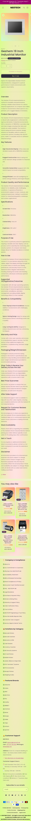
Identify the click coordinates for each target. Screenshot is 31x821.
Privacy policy (24, 807)
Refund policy (16, 807)
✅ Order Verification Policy (10, 606)
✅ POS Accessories (8, 668)
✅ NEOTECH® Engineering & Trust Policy (14, 613)
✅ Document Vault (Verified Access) (13, 585)
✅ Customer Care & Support (11, 620)
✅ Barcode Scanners (9, 636)
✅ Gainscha (6, 685)
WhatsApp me (7, 746)
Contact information (12, 812)
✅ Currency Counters (9, 647)
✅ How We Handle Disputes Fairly (12, 616)
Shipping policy (21, 810)
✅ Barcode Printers (8, 633)
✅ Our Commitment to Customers (13, 567)
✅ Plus (5, 698)
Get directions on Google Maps (14, 758)
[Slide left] (12, 46)
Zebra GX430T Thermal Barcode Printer (8, 505)
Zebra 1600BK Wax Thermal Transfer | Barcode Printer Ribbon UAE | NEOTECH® (8, 539)
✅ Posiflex (6, 702)
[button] (3, 7)
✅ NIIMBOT (6, 705)
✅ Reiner (5, 712)
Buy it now (15, 76)
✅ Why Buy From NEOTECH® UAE (12, 571)
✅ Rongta (6, 716)
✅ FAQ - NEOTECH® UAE (9, 588)
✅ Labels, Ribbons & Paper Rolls (12, 661)
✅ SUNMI (5, 719)
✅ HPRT (5, 691)
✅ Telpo (5, 723)
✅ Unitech (6, 726)
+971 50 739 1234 (11, 744)
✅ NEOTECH (6, 695)
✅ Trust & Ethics (8, 609)
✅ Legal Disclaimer (8, 592)
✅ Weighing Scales (8, 675)
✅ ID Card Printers (8, 654)
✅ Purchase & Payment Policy (11, 595)
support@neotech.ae (13, 742)
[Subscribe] (26, 789)
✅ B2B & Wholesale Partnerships (12, 578)
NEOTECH (9, 807)
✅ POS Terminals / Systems (11, 664)
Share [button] (4, 474)
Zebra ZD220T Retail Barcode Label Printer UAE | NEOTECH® (22, 538)
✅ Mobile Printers (8, 657)
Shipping (3, 60)
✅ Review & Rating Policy (10, 599)
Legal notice (22, 812)
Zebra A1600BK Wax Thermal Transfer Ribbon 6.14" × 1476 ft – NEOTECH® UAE (22, 506)
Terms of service (11, 810)
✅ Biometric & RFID (8, 640)
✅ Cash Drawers (7, 643)
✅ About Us (6, 564)
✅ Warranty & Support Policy (11, 602)
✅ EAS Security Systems (10, 650)
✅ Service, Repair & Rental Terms (12, 623)
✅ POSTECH (6, 709)
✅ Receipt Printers (8, 671)
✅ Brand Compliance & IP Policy (12, 581)
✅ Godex (5, 688)
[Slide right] (18, 46)
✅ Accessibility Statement (10, 574)
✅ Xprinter (6, 730)
